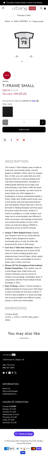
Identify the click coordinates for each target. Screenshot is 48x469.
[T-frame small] (23, 40)
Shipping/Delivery (10, 394)
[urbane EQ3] (24, 8)
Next (28, 15)
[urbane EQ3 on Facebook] (7, 373)
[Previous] (17, 56)
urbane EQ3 (15, 441)
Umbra (5, 81)
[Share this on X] (4, 139)
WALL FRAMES (21, 21)
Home (7, 21)
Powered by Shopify (24, 443)
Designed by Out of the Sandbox (31, 441)
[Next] (31, 56)
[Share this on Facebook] (11, 139)
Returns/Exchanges (10, 391)
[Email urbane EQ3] (4, 373)
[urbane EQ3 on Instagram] (9, 373)
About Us (6, 388)
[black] (7, 111)
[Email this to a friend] (23, 139)
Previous (21, 15)
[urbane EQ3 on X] (15, 373)
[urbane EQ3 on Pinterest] (12, 373)
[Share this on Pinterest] (17, 139)
